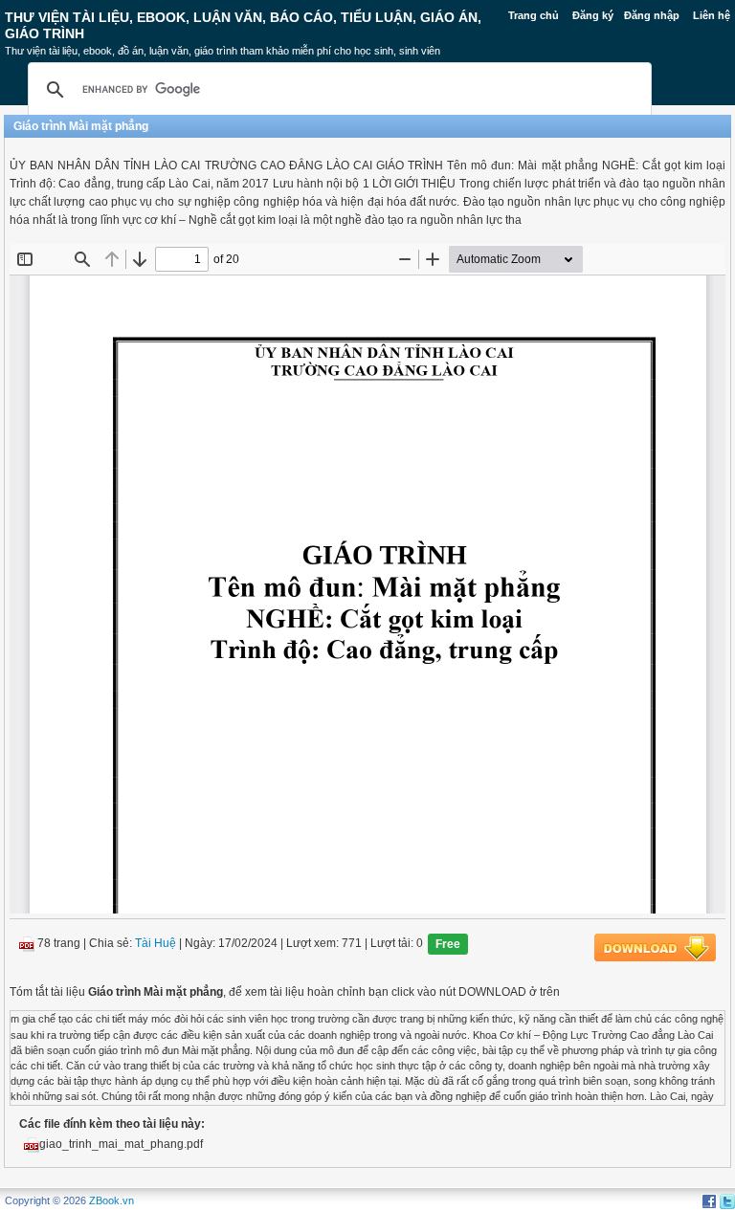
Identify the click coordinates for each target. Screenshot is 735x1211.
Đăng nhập (651, 15)
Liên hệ (711, 15)
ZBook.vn (111, 1200)
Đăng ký (592, 15)
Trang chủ (533, 15)
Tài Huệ (155, 944)
